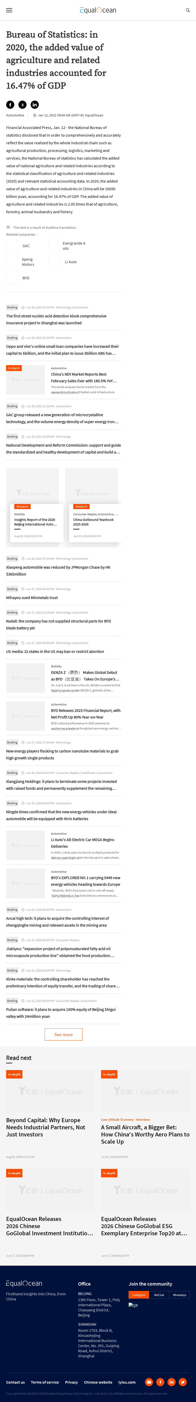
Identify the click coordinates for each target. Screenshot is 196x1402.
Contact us (15, 1382)
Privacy (71, 1382)
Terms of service (45, 1382)
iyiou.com (127, 1382)
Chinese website (98, 1382)
